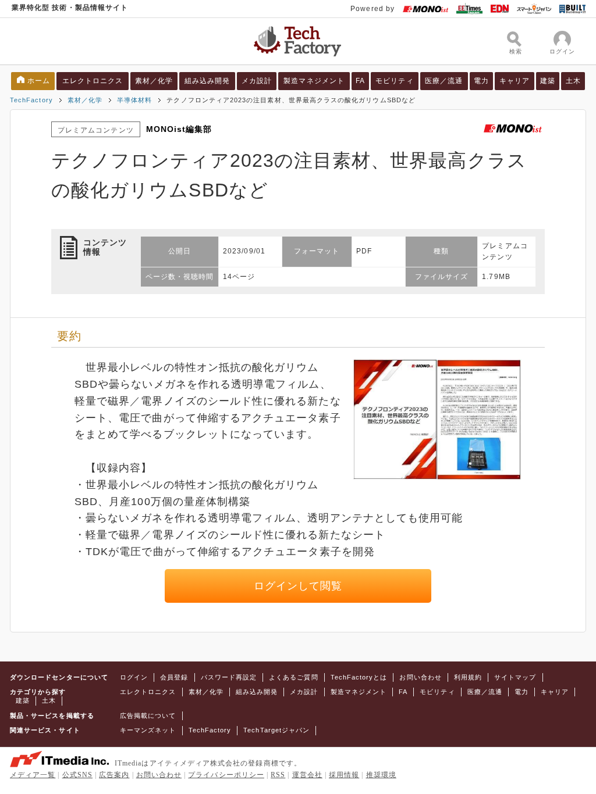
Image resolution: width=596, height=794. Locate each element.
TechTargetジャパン (276, 730)
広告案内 (114, 775)
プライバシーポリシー (226, 775)
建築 (547, 81)
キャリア (514, 81)
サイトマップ (515, 677)
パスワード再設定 (229, 677)
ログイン (134, 677)
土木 (573, 81)
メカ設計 (257, 81)
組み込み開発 (207, 81)
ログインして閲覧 (298, 586)
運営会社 (307, 775)
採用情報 (344, 775)
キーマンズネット (148, 730)
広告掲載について (148, 715)
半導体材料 (134, 99)
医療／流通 (444, 81)
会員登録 (174, 677)
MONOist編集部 (179, 129)
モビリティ (394, 81)
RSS (278, 775)
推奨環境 (381, 775)
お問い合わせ (420, 677)
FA (360, 81)
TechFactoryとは (359, 677)
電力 (481, 81)
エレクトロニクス (92, 81)
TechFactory (31, 99)
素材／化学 (154, 81)
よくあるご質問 (293, 677)
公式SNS (77, 775)
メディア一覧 (32, 775)
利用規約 (468, 677)
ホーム (38, 81)
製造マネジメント (314, 81)
